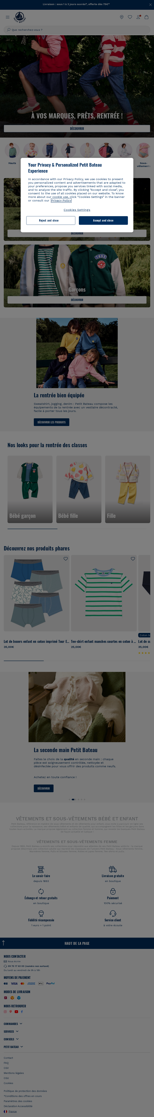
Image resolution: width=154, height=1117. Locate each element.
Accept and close (103, 220)
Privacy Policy (61, 200)
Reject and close (49, 220)
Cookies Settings (77, 210)
